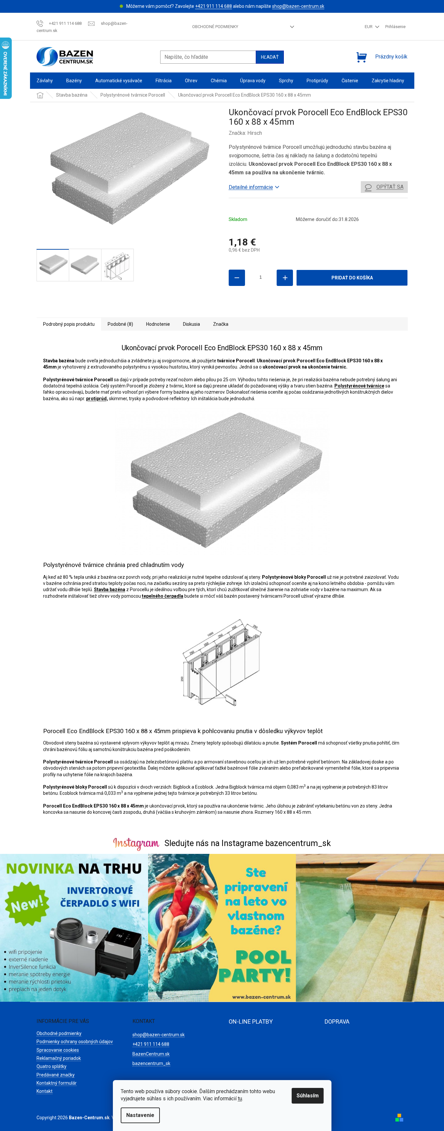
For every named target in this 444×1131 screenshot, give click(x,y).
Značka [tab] (220, 324)
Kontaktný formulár (57, 1083)
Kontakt (45, 1091)
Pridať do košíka (352, 277)
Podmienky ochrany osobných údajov (75, 1041)
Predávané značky (56, 1074)
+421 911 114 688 (213, 6)
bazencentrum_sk (151, 1063)
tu (240, 1098)
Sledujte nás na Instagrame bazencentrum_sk (247, 843)
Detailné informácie (251, 187)
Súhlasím (308, 1095)
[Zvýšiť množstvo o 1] (285, 278)
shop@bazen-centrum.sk (298, 6)
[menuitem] (44, 80)
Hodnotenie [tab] (158, 324)
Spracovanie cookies (58, 1050)
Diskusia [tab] (191, 324)
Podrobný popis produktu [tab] (69, 324)
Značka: (245, 133)
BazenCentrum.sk (151, 1054)
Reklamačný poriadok (59, 1058)
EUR (369, 26)
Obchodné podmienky (215, 26)
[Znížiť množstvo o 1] (237, 278)
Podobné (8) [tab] (120, 324)
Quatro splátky (52, 1066)
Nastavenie (140, 1115)
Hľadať (270, 57)
